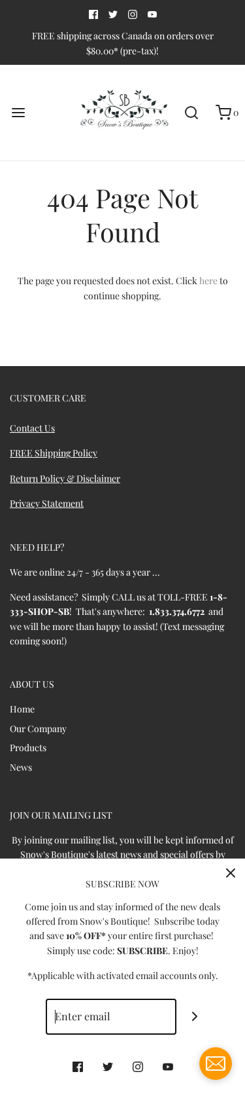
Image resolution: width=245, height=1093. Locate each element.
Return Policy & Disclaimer (65, 478)
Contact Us (32, 428)
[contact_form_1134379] (215, 1063)
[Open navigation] (18, 113)
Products (28, 747)
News (21, 767)
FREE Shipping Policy (53, 453)
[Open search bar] (191, 113)
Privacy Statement (47, 503)
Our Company (38, 728)
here (208, 280)
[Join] (194, 1017)
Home (22, 709)
